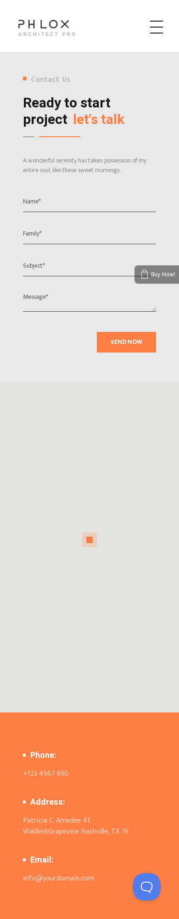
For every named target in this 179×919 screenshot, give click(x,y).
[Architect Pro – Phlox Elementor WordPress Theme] (60, 27)
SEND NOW (126, 341)
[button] (89, 540)
